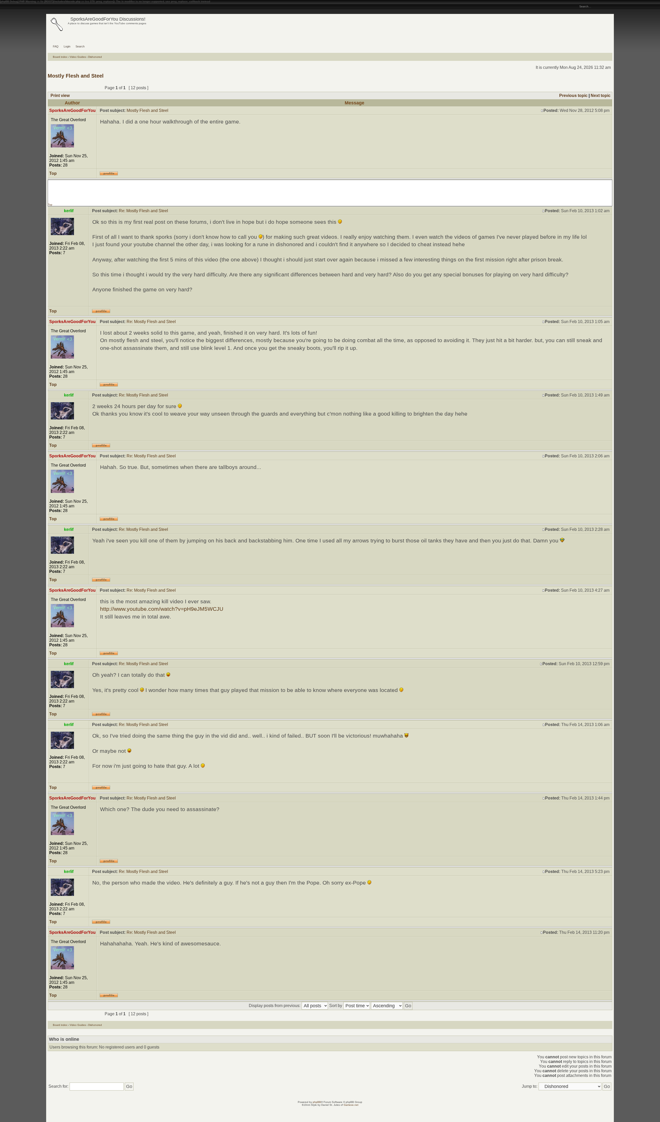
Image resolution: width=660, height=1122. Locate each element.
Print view (60, 95)
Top (53, 173)
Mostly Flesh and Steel (76, 76)
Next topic (600, 95)
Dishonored (95, 56)
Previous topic (573, 95)
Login (67, 46)
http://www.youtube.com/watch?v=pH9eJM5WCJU (161, 609)
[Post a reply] (88, 88)
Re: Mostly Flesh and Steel (143, 211)
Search (80, 46)
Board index (60, 56)
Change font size (50, 6)
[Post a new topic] (60, 88)
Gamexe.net (351, 1104)
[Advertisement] (330, 191)
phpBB (317, 1102)
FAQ (56, 46)
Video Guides (78, 56)
